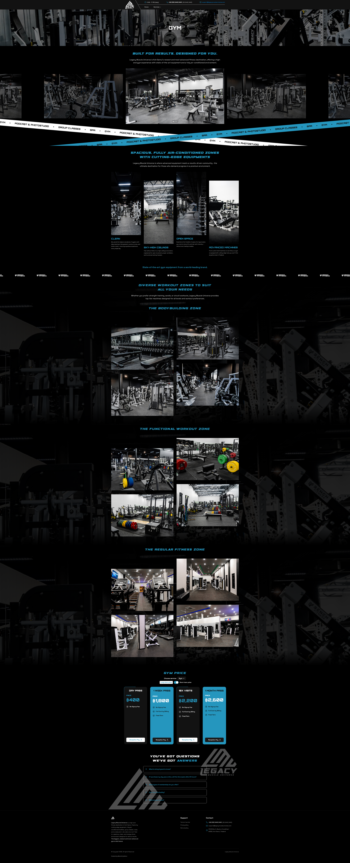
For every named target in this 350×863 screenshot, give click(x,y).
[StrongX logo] (131, 5)
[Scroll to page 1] (173, 121)
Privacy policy (184, 825)
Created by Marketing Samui (119, 856)
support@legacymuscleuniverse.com (213, 2)
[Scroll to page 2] (175, 121)
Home (146, 7)
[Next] (220, 96)
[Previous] (129, 96)
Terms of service (185, 822)
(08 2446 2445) (187, 2)
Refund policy (184, 828)
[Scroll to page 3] (177, 121)
